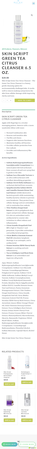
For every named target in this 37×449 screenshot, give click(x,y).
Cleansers (16, 49)
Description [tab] (6, 112)
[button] (33, 3)
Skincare (23, 49)
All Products (6, 49)
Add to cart (25, 100)
